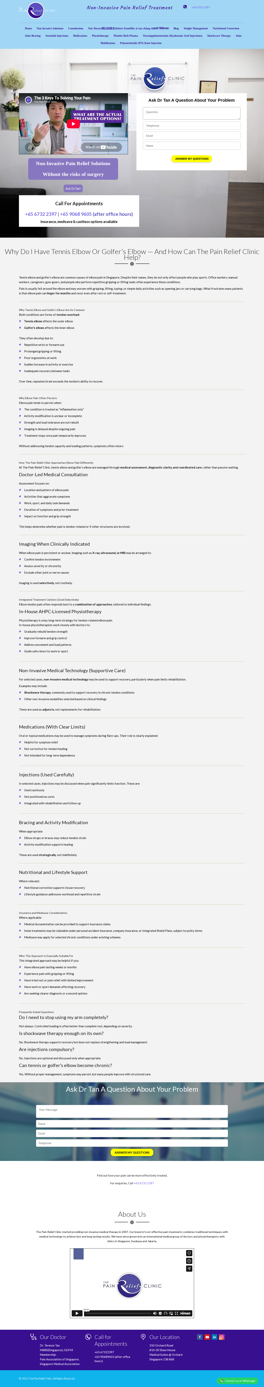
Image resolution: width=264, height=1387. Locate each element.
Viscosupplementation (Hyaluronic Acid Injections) (172, 35)
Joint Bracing (33, 35)
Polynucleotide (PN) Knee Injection (141, 43)
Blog (176, 28)
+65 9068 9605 (76, 214)
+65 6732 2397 (201, 7)
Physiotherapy (100, 35)
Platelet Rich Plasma (126, 35)
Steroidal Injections (56, 35)
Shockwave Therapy (219, 35)
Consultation (75, 28)
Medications (80, 35)
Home (28, 28)
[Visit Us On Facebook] (200, 1339)
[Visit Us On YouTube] (207, 1339)
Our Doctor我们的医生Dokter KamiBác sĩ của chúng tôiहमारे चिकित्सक (128, 28)
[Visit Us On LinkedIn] (214, 1339)
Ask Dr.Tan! (73, 188)
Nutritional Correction (226, 28)
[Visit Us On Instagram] (221, 1339)
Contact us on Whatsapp (240, 1380)
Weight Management (196, 28)
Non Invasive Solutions (50, 28)
